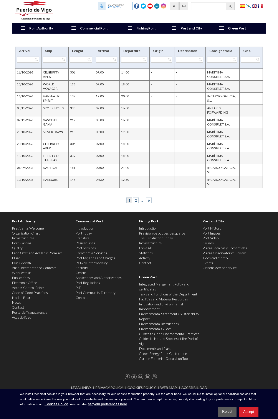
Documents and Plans (155, 348)
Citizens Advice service (220, 268)
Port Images (212, 233)
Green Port (237, 28)
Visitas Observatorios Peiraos (225, 253)
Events (208, 263)
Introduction (85, 228)
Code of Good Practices (30, 292)
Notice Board (22, 297)
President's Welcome (28, 228)
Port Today (84, 233)
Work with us (21, 273)
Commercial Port (94, 28)
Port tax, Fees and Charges (95, 258)
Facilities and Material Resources (163, 299)
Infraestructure (150, 243)
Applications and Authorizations (99, 278)
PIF (78, 287)
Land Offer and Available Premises (37, 253)
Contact (18, 307)
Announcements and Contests (34, 268)
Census (81, 273)
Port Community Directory (96, 292)
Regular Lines (85, 243)
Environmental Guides (155, 329)
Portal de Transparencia (29, 312)
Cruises (208, 243)
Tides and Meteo (215, 258)
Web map (168, 387)
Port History (212, 228)
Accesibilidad (21, 317)
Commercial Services (91, 253)
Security (82, 268)
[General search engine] (230, 6)
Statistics (82, 238)
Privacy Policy (109, 387)
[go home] (174, 6)
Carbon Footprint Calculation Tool (164, 358)
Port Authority (41, 28)
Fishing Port (146, 28)
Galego (248, 6)
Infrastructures (23, 238)
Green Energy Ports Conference (163, 353)
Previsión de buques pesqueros (162, 233)
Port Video (211, 238)
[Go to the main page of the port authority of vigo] (34, 10)
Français (260, 6)
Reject (227, 411)
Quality (17, 248)
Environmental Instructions (159, 324)
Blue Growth (21, 263)
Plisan (16, 258)
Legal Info (81, 387)
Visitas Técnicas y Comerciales (225, 248)
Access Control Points (28, 287)
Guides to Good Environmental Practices (169, 334)
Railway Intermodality (92, 263)
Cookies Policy (141, 387)
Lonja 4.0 (145, 248)
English (254, 6)
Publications (21, 278)
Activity (144, 258)
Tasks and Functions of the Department (168, 294)
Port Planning (21, 243)
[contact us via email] (183, 6)
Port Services (86, 248)
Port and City (191, 28)
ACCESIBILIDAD (194, 387)
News (16, 302)
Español (242, 6)
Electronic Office (24, 282)
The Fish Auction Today (156, 238)
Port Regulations (88, 282)
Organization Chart (26, 233)
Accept (248, 412)
